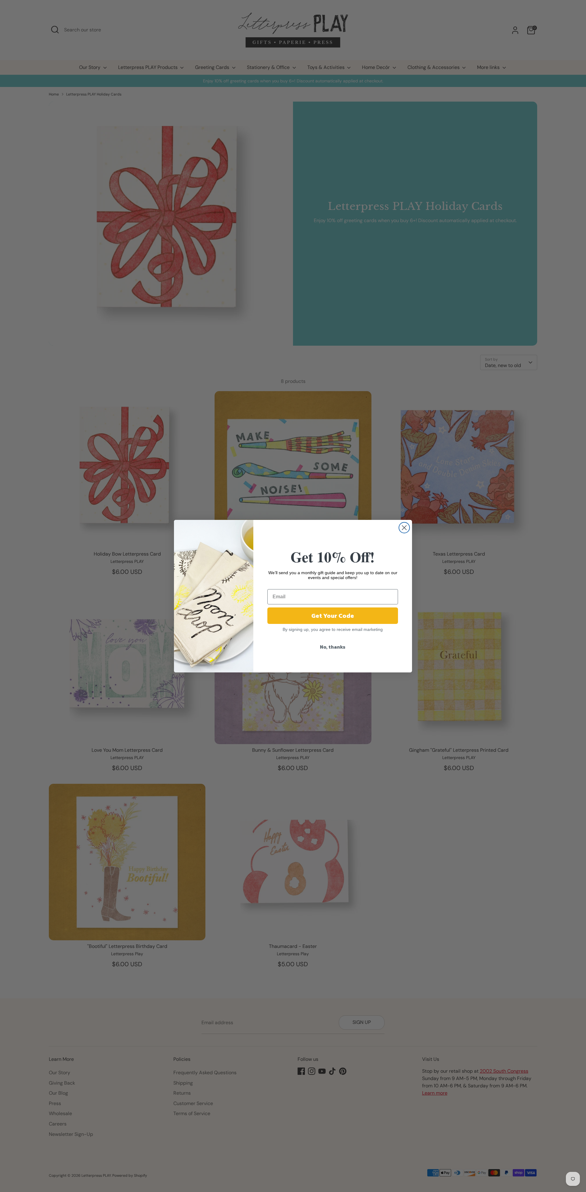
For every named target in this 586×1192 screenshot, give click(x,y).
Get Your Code (332, 615)
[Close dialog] (404, 527)
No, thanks (332, 646)
